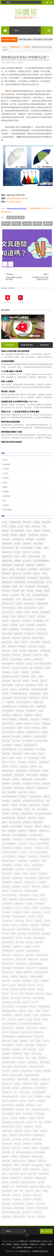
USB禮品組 (38, 848)
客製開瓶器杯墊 (27, 779)
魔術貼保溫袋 (30, 685)
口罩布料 (26, 908)
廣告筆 (4, 578)
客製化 (45, 771)
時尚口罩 (5, 1032)
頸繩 (15, 1191)
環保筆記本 (12, 646)
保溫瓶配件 (16, 886)
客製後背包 (44, 775)
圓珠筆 (45, 694)
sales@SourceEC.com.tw (17, 198)
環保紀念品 (32, 646)
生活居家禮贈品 (27, 1071)
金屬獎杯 (5, 1157)
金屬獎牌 (14, 1157)
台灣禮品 (33, 766)
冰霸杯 (42, 895)
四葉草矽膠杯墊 (35, 694)
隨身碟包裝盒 (44, 1174)
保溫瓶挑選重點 (7, 361)
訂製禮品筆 (18, 1131)
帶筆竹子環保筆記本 (23, 702)
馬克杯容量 (27, 1195)
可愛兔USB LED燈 (8, 929)
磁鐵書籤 (19, 724)
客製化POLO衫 (42, 634)
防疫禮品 (44, 732)
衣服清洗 (31, 1118)
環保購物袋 (6, 672)
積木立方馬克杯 (40, 1088)
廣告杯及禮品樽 (7, 548)
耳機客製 (17, 561)
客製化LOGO (18, 955)
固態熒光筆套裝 (21, 771)
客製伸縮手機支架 (33, 951)
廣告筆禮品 (41, 539)
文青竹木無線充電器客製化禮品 (30, 1024)
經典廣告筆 (21, 818)
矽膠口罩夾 (45, 1079)
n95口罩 (5, 689)
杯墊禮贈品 (6, 801)
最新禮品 (43, 535)
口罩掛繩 (35, 908)
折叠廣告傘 (41, 565)
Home (4, 47)
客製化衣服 (26, 638)
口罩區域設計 (19, 904)
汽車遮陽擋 (6, 1049)
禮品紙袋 (42, 646)
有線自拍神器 (26, 1032)
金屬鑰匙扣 (32, 1161)
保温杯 (11, 758)
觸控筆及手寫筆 (15, 822)
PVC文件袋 (6, 741)
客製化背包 (44, 959)
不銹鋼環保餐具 (7, 599)
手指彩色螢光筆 (44, 1006)
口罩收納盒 (6, 912)
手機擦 (37, 1011)
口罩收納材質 (45, 908)
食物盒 (38, 1191)
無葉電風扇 (32, 1049)
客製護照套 (24, 976)
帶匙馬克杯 (22, 985)
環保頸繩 (15, 1071)
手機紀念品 (30, 788)
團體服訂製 (18, 634)
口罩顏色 (14, 766)
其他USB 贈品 (7, 634)
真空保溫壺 (45, 719)
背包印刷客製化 (7, 1109)
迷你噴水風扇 (7, 1144)
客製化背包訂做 (21, 964)
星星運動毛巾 (31, 711)
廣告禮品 (36, 784)
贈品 (44, 526)
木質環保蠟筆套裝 (8, 1037)
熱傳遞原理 (6, 1054)
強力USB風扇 (15, 998)
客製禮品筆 (6, 655)
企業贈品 (26, 47)
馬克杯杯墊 (16, 1199)
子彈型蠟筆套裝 (7, 951)
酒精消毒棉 (6, 1152)
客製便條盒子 (7, 955)
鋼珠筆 (16, 1165)
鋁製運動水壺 (44, 831)
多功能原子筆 (29, 634)
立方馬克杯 (15, 595)
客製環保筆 (6, 779)
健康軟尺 (26, 886)
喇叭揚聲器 (6, 586)
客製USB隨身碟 (35, 771)
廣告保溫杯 (29, 994)
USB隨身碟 (46, 531)
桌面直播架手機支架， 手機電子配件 (30, 1037)
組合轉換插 (13, 1101)
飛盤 (21, 1191)
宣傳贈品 (37, 531)
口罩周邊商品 (40, 904)
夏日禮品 (29, 942)
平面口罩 (14, 994)
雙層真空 (5, 1182)
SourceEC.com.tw (13, 201)
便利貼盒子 (22, 616)
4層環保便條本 (44, 839)
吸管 (40, 766)
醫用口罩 (43, 681)
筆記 (15, 1092)
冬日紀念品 (6, 591)
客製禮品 (5, 976)
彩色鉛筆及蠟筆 (16, 659)
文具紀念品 (36, 526)
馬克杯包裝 (6, 1195)
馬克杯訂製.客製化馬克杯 (11, 1212)
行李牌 (26, 728)
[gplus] (51, 2)
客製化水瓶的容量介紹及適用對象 (15, 351)
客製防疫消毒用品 (36, 976)
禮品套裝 (35, 612)
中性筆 (18, 599)
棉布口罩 (24, 642)
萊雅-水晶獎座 (7, 381)
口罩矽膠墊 (6, 916)
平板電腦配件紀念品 (9, 706)
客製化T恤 (5, 638)
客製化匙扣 (30, 955)
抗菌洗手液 (18, 1015)
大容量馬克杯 (17, 946)
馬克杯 (44, 574)
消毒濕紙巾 (16, 1049)
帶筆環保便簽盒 (40, 779)
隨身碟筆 (5, 1178)
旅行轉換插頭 (38, 621)
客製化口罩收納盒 (20, 698)
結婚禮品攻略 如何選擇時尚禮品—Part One (19, 401)
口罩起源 (47, 921)
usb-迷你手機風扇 (8, 856)
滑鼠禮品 (39, 591)
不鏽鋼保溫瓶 (33, 856)
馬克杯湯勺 (30, 1204)
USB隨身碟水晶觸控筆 (10, 852)
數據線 (45, 1019)
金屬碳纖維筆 (24, 1157)
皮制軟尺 (5, 1075)
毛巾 (21, 586)
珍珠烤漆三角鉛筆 (8, 1062)
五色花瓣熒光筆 (37, 865)
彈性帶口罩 (27, 998)
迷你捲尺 (17, 1144)
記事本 (40, 676)
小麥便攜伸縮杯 (42, 604)
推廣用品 (31, 792)
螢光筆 (19, 728)
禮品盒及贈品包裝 (8, 818)
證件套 (35, 1131)
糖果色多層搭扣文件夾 (10, 1097)
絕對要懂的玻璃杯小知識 (11, 432)
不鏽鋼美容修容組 (8, 861)
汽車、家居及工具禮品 (43, 664)
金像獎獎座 (12, 831)
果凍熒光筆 (16, 801)
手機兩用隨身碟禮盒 (9, 1011)
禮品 (10, 91)
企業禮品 (5, 531)
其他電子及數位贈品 (9, 895)
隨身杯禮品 (32, 1174)
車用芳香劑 (16, 1139)
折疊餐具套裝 (41, 706)
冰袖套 (35, 895)
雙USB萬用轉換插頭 (19, 835)
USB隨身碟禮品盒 (30, 745)
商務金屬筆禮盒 (7, 771)
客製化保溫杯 (28, 599)
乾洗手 (26, 865)
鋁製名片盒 (42, 1161)
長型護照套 (6, 1169)
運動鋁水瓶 (16, 1148)
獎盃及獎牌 (39, 668)
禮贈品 (5, 487)
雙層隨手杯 (15, 1182)
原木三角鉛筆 (7, 904)
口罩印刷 (29, 904)
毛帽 (31, 1041)
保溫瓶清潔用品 (30, 882)
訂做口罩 (19, 1127)
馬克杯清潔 (6, 1204)
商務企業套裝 (7, 552)
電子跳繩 (41, 1182)
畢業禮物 (47, 1071)
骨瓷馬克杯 (37, 1212)
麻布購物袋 (16, 736)
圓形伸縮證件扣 (39, 938)
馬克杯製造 (30, 1208)
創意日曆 (5, 694)
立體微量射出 (7, 1092)
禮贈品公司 (44, 1084)
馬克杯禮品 (6, 839)
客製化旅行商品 (7, 604)
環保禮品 (6, 491)
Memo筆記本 (41, 629)
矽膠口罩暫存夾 (7, 724)
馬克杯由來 (41, 1204)
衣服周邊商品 (40, 1114)
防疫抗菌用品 (14, 629)
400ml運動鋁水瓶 (27, 629)
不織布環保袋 (7, 565)
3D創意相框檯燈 (31, 839)
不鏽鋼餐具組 (22, 861)
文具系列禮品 (33, 535)
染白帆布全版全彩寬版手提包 (33, 801)
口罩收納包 (22, 762)
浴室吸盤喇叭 (17, 809)
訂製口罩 (38, 1127)
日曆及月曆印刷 (32, 1028)
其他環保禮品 (24, 689)
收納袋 (19, 608)
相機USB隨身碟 (23, 1079)
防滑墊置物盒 (35, 1169)
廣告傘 (23, 556)
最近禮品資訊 (9, 345)
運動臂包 (20, 732)
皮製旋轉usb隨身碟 (31, 1075)
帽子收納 (14, 989)
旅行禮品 (36, 552)
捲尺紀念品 (12, 1019)
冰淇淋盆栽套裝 (24, 895)
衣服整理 (23, 1118)
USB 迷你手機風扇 (42, 844)
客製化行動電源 (32, 775)
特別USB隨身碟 (18, 1058)
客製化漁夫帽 (20, 959)
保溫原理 (33, 874)
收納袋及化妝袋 (30, 608)
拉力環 (35, 1015)
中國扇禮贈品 (7, 865)
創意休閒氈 (13, 899)
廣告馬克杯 (46, 784)
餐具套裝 (5, 616)
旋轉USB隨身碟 (7, 664)
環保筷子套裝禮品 (20, 1067)
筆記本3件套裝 (25, 1092)
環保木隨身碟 (45, 1062)
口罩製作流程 (7, 921)
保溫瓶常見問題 (44, 878)
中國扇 (43, 861)
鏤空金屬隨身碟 (37, 1165)
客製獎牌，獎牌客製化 (24, 972)
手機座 (30, 1011)
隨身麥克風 (28, 1178)
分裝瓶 (4, 899)
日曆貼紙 (46, 796)
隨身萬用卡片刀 (16, 1178)
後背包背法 (6, 1002)
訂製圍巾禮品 (7, 1131)
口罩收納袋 (16, 912)
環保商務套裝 (33, 1062)
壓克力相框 (20, 942)
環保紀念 (5, 625)
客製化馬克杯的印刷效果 (11, 442)
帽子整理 (23, 989)
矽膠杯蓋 (17, 1084)
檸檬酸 (14, 1041)
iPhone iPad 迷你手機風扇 (38, 852)
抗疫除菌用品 (7, 1015)
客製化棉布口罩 (7, 959)
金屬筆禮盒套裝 (37, 1157)
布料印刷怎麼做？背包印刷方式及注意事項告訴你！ (28, 39)
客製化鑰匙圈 (7, 968)
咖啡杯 (13, 934)
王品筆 (33, 1058)
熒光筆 (41, 1049)
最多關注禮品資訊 (27, 345)
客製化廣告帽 (19, 775)
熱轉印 (26, 1054)
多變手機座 (6, 946)
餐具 (28, 595)
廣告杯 (46, 655)
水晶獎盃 (14, 805)
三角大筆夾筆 (40, 749)
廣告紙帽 (5, 621)
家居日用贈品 (7, 510)
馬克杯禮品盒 (19, 1208)
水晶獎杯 (5, 805)
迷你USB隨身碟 (16, 826)
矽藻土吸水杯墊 (27, 814)
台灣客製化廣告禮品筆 (19, 694)
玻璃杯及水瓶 (17, 715)
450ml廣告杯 (21, 569)
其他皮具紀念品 (16, 891)
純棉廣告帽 (31, 625)
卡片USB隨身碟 (33, 758)
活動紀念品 (6, 809)
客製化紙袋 (41, 616)
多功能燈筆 (39, 942)
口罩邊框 (14, 925)
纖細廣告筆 (30, 1105)
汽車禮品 (45, 805)
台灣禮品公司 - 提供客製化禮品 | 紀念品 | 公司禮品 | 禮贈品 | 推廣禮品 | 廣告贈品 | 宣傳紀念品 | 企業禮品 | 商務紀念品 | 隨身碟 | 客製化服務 (27, 1244)
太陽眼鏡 (27, 946)
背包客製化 (20, 1109)
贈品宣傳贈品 (38, 822)
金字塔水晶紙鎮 (39, 1152)
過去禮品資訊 (44, 345)
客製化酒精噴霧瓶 (35, 964)
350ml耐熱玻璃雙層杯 (41, 561)
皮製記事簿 (35, 719)
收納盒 (16, 642)
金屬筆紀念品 (7, 582)
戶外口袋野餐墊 (21, 1006)
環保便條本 (28, 715)
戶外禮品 (32, 1006)
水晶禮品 (23, 805)
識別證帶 (43, 1131)
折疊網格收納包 (42, 788)
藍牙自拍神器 (45, 578)
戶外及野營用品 (7, 1006)
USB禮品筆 (28, 848)
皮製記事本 (25, 672)
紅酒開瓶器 (39, 1097)
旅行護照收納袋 (35, 796)
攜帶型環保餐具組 (8, 608)
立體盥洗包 (46, 724)
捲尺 (3, 1019)
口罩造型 (5, 766)
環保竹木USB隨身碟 (9, 719)
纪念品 (39, 1105)
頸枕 (48, 1187)
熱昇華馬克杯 (17, 1054)
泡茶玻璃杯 (27, 574)
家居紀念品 (16, 655)
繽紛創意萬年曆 (7, 1105)
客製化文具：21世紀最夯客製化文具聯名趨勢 (20, 412)
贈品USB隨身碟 (25, 1135)
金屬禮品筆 (22, 831)
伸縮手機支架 (7, 874)
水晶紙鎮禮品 (41, 1045)
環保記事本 (6, 1071)
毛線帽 (38, 1041)
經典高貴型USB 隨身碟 (10, 676)
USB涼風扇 (18, 848)
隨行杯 (23, 1174)
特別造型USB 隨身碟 (19, 668)
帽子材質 (31, 989)
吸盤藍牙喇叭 (45, 569)
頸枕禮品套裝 (7, 1191)
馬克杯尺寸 (37, 1195)
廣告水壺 (5, 998)
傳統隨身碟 (36, 886)
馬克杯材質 (6, 1199)
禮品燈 (35, 1084)
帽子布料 (5, 989)
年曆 (21, 994)
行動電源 (23, 651)
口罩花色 (40, 916)
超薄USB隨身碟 (38, 1135)
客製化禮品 (6, 464)
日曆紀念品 (20, 711)
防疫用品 (45, 1169)
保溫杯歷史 (43, 874)
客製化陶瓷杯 (19, 968)
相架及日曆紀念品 (8, 1079)
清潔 (24, 1049)
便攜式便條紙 (17, 754)
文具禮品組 (6, 539)
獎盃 (31, 668)
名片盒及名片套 (38, 929)
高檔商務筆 (6, 1217)
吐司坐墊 (5, 934)
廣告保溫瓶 (40, 994)
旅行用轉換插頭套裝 (9, 796)
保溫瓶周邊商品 (30, 878)
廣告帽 (14, 586)
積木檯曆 (27, 724)
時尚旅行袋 (19, 664)
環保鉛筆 (5, 814)
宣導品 (5, 482)
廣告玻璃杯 (27, 784)
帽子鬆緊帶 (6, 784)
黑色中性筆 (41, 1217)
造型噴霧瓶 (37, 1144)
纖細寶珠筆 (20, 1105)
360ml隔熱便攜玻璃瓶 (40, 595)
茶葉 (27, 1109)
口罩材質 (31, 616)
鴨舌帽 (40, 685)
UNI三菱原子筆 (27, 741)
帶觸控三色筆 (38, 702)
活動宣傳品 (27, 544)
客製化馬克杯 (7, 544)
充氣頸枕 (45, 886)
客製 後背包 (20, 951)
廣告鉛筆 (30, 591)
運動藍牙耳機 (7, 556)
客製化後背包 (34, 698)
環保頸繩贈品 (24, 719)
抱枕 (3, 792)
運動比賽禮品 (33, 651)
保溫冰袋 (13, 689)
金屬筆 (4, 629)
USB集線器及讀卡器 (9, 749)
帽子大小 (31, 985)
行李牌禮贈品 (28, 1114)
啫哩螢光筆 (46, 934)
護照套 (44, 728)
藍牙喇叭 (17, 552)
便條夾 (25, 874)
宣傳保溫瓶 (27, 981)
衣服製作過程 (19, 1122)
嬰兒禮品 (36, 946)
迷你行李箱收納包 (8, 732)
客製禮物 (14, 976)
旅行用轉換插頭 (7, 711)
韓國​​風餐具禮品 (22, 1187)
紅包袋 (30, 1097)
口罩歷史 (26, 912)
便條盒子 (41, 754)
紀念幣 (23, 1097)
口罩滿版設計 (36, 912)
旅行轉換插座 (33, 578)
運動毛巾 (26, 681)
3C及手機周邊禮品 (17, 531)
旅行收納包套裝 (7, 1028)
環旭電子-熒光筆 (8, 391)
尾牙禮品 (6, 478)
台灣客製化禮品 (15, 47)
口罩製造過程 (19, 921)
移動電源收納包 (27, 1088)
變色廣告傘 (27, 561)
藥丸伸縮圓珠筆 (7, 1114)
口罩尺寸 (17, 908)
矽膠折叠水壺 (7, 1084)
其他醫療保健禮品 (31, 891)
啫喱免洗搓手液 (7, 938)
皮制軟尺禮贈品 (16, 1075)
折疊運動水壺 (38, 659)
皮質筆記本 (36, 672)
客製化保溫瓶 (40, 599)
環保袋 (4, 569)
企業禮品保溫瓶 (7, 869)
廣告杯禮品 (16, 784)
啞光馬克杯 (22, 934)
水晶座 (40, 711)
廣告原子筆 (37, 655)
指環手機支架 (45, 1015)
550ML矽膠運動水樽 (9, 844)
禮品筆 (28, 531)
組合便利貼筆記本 (8, 728)
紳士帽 (4, 1101)
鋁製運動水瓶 (7, 1165)
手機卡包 (22, 1011)
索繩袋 (47, 1097)
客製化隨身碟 (31, 968)
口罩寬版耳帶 (7, 908)
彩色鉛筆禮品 (7, 788)
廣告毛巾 (5, 659)
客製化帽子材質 (41, 955)
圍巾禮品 (27, 938)
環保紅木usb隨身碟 (36, 1067)
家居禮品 (44, 698)
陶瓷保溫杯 (6, 736)
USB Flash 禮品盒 (41, 741)
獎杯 (27, 1058)
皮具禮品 (15, 672)
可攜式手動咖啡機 (23, 929)
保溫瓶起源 (6, 886)
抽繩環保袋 (12, 792)
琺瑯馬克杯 (21, 1062)
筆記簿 (14, 651)
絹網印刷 (23, 1101)
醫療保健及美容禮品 (23, 1152)
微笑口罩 (26, 1002)
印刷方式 (43, 899)
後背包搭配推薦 (38, 998)
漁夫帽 (46, 591)
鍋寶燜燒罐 (25, 1165)
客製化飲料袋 (43, 968)
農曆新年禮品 (36, 1139)
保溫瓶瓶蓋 (42, 882)
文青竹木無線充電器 (9, 1024)
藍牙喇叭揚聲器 (27, 548)
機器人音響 (6, 1041)
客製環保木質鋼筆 (40, 972)
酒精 (3, 831)
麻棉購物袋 (27, 736)
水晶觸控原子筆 (34, 805)
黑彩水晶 (31, 1217)
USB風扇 (23, 852)
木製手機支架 (38, 1032)
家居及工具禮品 (38, 638)
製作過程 (47, 1122)
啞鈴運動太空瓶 (34, 934)
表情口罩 (29, 1122)
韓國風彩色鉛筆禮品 (37, 1187)
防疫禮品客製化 (19, 582)
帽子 (22, 591)
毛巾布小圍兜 (35, 642)
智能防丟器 (15, 1032)
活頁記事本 (46, 642)
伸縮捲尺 (17, 874)
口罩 (43, 556)
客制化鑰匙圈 (7, 698)
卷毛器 (4, 762)
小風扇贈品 (44, 981)
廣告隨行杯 (16, 574)
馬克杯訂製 (19, 685)
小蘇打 (35, 981)
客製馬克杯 (6, 981)
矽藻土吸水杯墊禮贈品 (43, 814)
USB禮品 (38, 548)
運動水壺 (38, 826)
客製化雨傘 (30, 565)
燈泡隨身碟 (6, 1058)
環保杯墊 (38, 715)
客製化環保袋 (33, 959)
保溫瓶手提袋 (7, 882)
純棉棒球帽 (41, 625)
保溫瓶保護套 (17, 878)
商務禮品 (23, 535)
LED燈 (31, 844)
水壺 (48, 801)
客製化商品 (46, 522)
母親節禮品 (24, 1041)
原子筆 (49, 582)
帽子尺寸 (40, 985)
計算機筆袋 (27, 822)
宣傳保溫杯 (16, 981)
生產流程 (38, 1071)
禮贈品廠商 (6, 1088)
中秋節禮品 (18, 865)
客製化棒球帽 (45, 651)
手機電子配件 (16, 621)
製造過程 (41, 818)
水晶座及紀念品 (7, 612)
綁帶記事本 (41, 1101)
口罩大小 (12, 762)
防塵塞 (25, 1169)
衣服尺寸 (5, 1118)
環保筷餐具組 (30, 586)
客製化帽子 (6, 574)
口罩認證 (38, 921)
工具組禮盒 (10, 702)
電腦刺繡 (5, 1187)
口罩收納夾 (32, 762)
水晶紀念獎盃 (29, 1045)
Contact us (47, 1231)
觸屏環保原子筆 (7, 1127)
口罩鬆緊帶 (24, 925)
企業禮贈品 (20, 869)
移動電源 (15, 1088)
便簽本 (4, 758)
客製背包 (15, 779)
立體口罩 (36, 724)
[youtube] (47, 2)
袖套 (40, 1122)
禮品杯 (11, 569)
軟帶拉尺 (26, 1139)
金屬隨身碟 (32, 831)
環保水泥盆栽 (7, 1067)
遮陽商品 (35, 1148)
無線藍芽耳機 (7, 561)
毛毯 (47, 621)
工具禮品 (12, 985)
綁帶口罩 (31, 1101)
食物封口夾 (29, 1191)
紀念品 (5, 460)
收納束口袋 (27, 621)
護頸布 (4, 1135)
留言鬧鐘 (14, 625)
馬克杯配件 (27, 1212)
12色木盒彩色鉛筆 (39, 736)
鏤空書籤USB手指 (32, 732)
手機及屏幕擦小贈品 (26, 706)
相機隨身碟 (35, 1079)
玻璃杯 (47, 668)
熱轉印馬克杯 (36, 1054)
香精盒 (45, 1191)
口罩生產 (47, 912)
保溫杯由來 (6, 878)
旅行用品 (17, 544)
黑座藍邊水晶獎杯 (18, 1217)
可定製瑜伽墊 (45, 925)
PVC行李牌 (16, 741)
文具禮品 (5, 535)
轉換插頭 (5, 826)
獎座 (33, 809)
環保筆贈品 (22, 646)
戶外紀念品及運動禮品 (17, 578)
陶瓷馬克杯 (6, 835)
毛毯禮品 (29, 664)
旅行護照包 (23, 796)
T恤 (46, 685)
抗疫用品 (45, 1011)
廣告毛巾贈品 (7, 642)
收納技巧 (21, 1019)
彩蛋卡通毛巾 (19, 788)
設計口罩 (27, 1131)
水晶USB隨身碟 (7, 1045)
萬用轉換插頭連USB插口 (40, 1109)
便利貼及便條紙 (34, 556)
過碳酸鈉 (26, 1148)
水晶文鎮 (18, 1045)
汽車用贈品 (6, 715)
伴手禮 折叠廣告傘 (33, 869)
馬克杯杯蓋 (27, 1199)
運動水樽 (46, 826)
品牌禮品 (6, 505)
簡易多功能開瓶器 (39, 1092)
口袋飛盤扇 (34, 925)
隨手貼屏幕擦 (14, 1174)
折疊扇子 (27, 1015)
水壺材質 (46, 1041)
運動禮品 (35, 681)
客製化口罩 (27, 552)
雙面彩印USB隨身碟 (28, 1182)
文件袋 (40, 608)
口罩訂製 (29, 921)
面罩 (12, 1187)
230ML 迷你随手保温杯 (36, 582)
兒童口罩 (5, 891)
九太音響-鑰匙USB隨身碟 (11, 371)
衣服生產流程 (7, 1122)
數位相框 (37, 1019)
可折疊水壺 (24, 766)
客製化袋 (19, 604)
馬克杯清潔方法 (18, 1204)
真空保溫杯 (15, 814)
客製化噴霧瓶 (7, 775)
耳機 (22, 595)
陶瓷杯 (4, 1174)
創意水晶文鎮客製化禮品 (29, 899)
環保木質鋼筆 (42, 809)
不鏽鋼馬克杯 (34, 861)
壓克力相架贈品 (7, 942)
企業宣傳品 (6, 754)
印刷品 (43, 758)
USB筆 (46, 848)
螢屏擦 (18, 1114)
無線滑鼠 (5, 595)
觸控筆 (4, 822)
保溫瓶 (45, 548)
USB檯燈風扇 (7, 848)
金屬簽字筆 (6, 1161)
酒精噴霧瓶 (44, 1148)
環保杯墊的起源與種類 (10, 422)
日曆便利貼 (20, 1028)
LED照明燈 (22, 844)
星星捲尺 (43, 1028)
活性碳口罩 (6, 668)
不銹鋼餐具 (21, 856)
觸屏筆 (33, 676)
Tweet (7, 224)
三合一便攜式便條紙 (26, 749)
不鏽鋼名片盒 (45, 856)
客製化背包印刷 (7, 964)
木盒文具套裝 (38, 544)
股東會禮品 (6, 496)
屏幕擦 (4, 985)
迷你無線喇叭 (45, 612)
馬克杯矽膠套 (7, 1208)
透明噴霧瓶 (27, 1144)
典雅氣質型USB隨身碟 (39, 689)
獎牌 (3, 646)
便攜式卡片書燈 (30, 754)
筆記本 (22, 625)
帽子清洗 (40, 989)
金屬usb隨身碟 (7, 685)
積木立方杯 (6, 651)
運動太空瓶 (16, 681)
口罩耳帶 (31, 916)
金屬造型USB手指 (18, 1161)
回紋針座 (19, 938)
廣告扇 (48, 994)
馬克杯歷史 (37, 1199)
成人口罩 (35, 1002)
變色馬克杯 (13, 1135)
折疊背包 (27, 659)
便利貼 (13, 616)
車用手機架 (6, 1139)
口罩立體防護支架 (18, 916)
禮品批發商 (27, 1084)
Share (17, 224)
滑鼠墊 (26, 809)
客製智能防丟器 (7, 972)
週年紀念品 (28, 826)
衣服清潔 (40, 1118)
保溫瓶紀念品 (19, 565)
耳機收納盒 (25, 676)
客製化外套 (16, 638)
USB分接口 (18, 745)
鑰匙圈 (47, 1165)
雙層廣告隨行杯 (40, 1178)
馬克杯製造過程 (42, 1208)
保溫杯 (16, 556)
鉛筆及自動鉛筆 (43, 586)
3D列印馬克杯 (17, 839)
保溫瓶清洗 (18, 882)
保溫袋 (18, 758)
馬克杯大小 (16, 1195)
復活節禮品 (16, 1002)
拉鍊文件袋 (22, 792)
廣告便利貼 (27, 655)
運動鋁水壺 (6, 1148)
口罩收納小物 (44, 762)
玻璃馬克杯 (43, 1058)
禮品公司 (36, 574)
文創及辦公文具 (18, 539)
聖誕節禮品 (32, 818)
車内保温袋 (6, 681)
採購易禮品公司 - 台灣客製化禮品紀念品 (33, 1251)
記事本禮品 (36, 728)
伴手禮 (5, 473)
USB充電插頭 (7, 745)
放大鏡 (29, 1019)
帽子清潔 (5, 994)
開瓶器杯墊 (16, 1169)
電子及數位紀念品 (35, 835)
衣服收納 (14, 1118)
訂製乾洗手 (28, 1127)
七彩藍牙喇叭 (33, 569)
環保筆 (26, 612)
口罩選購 (5, 925)
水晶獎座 (19, 612)
